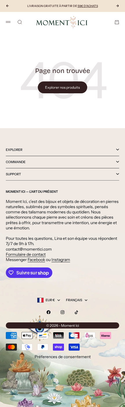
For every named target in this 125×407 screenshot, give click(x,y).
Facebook (36, 259)
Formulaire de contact (26, 254)
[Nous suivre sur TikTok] (76, 312)
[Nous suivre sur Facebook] (48, 312)
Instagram (60, 259)
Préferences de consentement (63, 356)
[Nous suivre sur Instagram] (62, 312)
